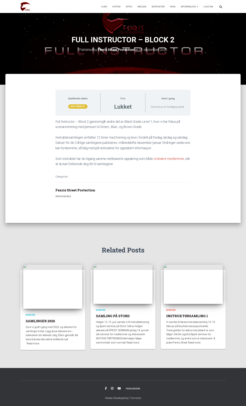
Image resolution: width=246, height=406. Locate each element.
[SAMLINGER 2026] (52, 286)
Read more (33, 343)
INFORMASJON (188, 6)
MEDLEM (142, 6)
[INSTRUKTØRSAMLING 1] (193, 284)
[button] (197, 6)
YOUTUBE (119, 388)
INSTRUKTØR (158, 6)
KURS (172, 6)
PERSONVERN (133, 388)
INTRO (129, 6)
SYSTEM (116, 6)
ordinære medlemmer (169, 159)
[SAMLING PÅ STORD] (123, 284)
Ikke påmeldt (77, 106)
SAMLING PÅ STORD (113, 316)
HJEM (104, 6)
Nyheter (30, 315)
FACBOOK (106, 388)
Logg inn (208, 6)
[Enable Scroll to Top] (238, 398)
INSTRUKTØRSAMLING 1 (187, 316)
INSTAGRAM (112, 388)
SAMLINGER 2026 (40, 321)
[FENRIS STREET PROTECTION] (25, 6)
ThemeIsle (135, 398)
